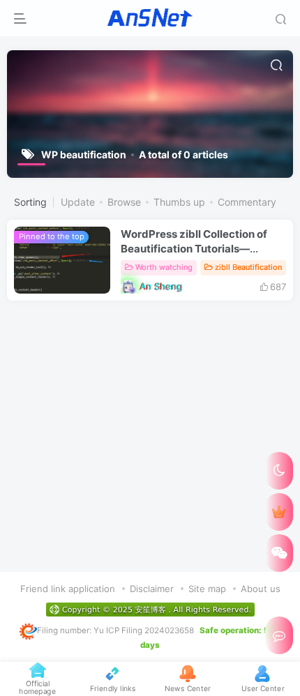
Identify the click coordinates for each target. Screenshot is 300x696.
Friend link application (67, 588)
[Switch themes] (279, 471)
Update (78, 202)
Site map (207, 588)
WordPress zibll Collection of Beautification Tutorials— (194, 248)
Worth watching (164, 267)
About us (260, 588)
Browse (124, 202)
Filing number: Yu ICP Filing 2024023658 (115, 630)
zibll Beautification (248, 267)
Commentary (247, 202)
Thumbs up (179, 202)
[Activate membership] (279, 512)
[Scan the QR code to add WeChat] (279, 553)
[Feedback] (279, 635)
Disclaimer (152, 588)
